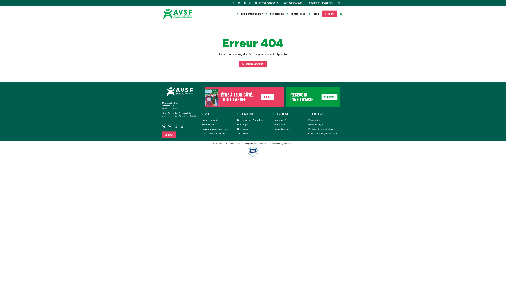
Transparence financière (213, 133)
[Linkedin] (256, 3)
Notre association (210, 120)
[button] (341, 14)
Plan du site (314, 120)
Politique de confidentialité (321, 129)
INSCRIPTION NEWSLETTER (321, 3)
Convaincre (243, 129)
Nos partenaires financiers (215, 129)
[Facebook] (234, 3)
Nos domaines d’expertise (250, 120)
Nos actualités (280, 120)
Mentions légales (316, 124)
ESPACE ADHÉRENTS (268, 3)
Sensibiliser (242, 133)
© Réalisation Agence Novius (322, 133)
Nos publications (281, 129)
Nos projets (243, 124)
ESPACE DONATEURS (293, 3)
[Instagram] (250, 3)
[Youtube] (245, 3)
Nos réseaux (208, 124)
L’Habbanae (279, 124)
